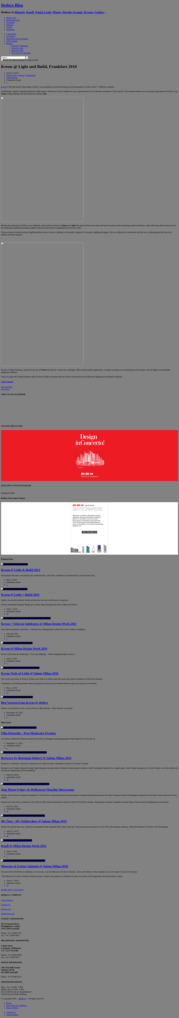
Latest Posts (11, 34)
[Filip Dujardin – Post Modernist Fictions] (18, 728)
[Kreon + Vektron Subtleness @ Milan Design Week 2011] (26, 618)
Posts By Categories (20, 46)
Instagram (10, 29)
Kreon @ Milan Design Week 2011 (24, 648)
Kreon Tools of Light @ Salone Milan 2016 (29, 673)
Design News (12, 75)
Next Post (5, 389)
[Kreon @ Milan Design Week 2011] (16, 643)
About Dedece (7, 900)
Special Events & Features (17, 39)
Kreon (88, 12)
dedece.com (11, 18)
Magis (57, 12)
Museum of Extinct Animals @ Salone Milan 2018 (34, 866)
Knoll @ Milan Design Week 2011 (23, 846)
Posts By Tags (17, 48)
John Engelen (12, 78)
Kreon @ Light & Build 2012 (20, 570)
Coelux (99, 12)
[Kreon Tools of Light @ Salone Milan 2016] (20, 668)
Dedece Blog (12, 5)
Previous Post (6, 387)
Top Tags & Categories (21, 53)
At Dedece (10, 36)
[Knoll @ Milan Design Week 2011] (16, 840)
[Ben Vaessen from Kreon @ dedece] (17, 697)
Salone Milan (11, 41)
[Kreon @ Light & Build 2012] (14, 564)
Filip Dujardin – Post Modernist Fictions (28, 733)
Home (8, 1003)
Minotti (19, 12)
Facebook (10, 22)
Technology (31, 75)
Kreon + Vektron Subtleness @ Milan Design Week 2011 (39, 623)
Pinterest (9, 25)
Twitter (9, 27)
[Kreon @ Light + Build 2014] (14, 589)
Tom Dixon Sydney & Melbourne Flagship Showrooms (37, 789)
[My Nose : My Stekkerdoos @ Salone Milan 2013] (23, 816)
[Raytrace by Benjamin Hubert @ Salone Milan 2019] (24, 752)
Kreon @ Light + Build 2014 (20, 594)
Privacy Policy (12, 1008)
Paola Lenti (43, 12)
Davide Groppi (72, 12)
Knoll (30, 12)
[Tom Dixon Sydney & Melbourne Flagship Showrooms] (25, 784)
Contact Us (5, 905)
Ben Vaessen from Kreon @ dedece (24, 702)
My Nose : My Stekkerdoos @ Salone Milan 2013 (34, 821)
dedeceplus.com (13, 20)
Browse (9, 43)
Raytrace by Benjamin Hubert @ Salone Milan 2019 (36, 758)
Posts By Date (17, 50)
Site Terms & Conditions (16, 1005)
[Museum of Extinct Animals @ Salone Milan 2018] (23, 861)
